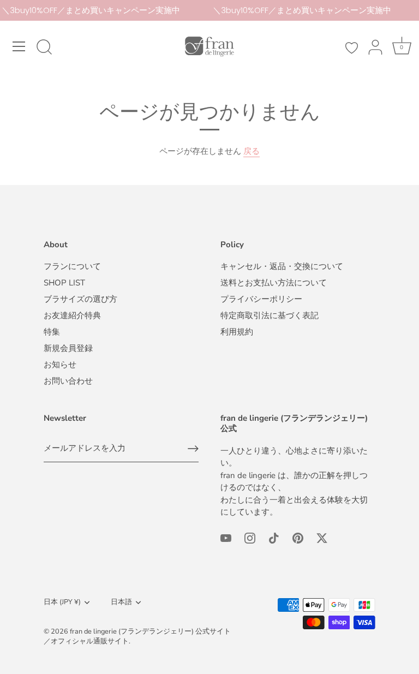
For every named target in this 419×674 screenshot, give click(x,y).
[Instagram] (249, 537)
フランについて (72, 266)
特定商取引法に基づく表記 (269, 315)
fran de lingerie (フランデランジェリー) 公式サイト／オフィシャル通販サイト (137, 636)
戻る (251, 151)
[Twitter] (321, 537)
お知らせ (60, 364)
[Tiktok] (273, 537)
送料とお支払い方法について (273, 282)
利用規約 (236, 331)
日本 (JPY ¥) (62, 602)
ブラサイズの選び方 (80, 299)
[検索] (44, 48)
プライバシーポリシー (261, 299)
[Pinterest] (297, 537)
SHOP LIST (64, 282)
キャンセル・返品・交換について (281, 266)
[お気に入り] (351, 48)
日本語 (121, 602)
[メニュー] (19, 46)
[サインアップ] (193, 448)
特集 (52, 331)
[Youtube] (225, 537)
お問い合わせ (68, 380)
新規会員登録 (68, 348)
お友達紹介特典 (72, 315)
